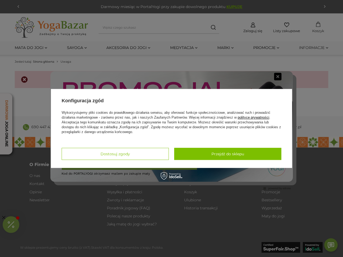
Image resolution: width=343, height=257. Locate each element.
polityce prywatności (253, 117)
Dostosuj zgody (115, 154)
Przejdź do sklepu (227, 154)
